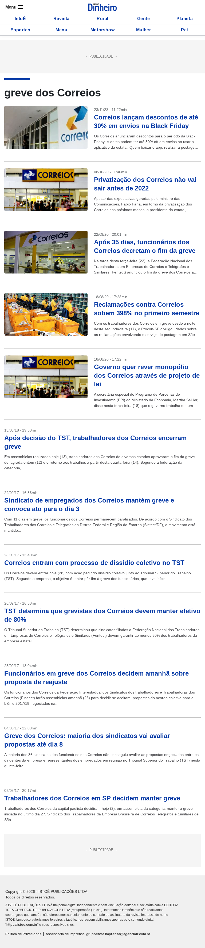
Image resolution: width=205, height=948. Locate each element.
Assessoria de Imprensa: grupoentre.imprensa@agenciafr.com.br (98, 934)
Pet (184, 30)
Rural (102, 18)
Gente (143, 18)
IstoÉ (20, 18)
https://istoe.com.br (21, 925)
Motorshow (102, 30)
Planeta (184, 18)
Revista (61, 18)
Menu (61, 30)
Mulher (143, 30)
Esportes (20, 30)
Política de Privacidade (23, 934)
